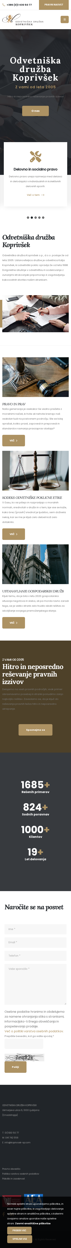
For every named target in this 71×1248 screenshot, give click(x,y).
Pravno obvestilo (11, 1168)
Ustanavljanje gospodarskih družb (33, 591)
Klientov (35, 836)
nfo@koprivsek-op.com (17, 1142)
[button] (28, 218)
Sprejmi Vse (19, 1238)
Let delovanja (35, 859)
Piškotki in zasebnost (13, 1178)
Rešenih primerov (35, 792)
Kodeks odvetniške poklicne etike (32, 497)
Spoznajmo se (35, 729)
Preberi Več (19, 1230)
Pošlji (15, 1067)
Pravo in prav (13, 404)
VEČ (12, 440)
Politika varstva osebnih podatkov (20, 1173)
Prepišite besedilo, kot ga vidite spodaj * (29, 1036)
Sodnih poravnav (35, 814)
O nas (35, 111)
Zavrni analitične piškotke (33, 1223)
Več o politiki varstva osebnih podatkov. (34, 1031)
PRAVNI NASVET (53, 4)
